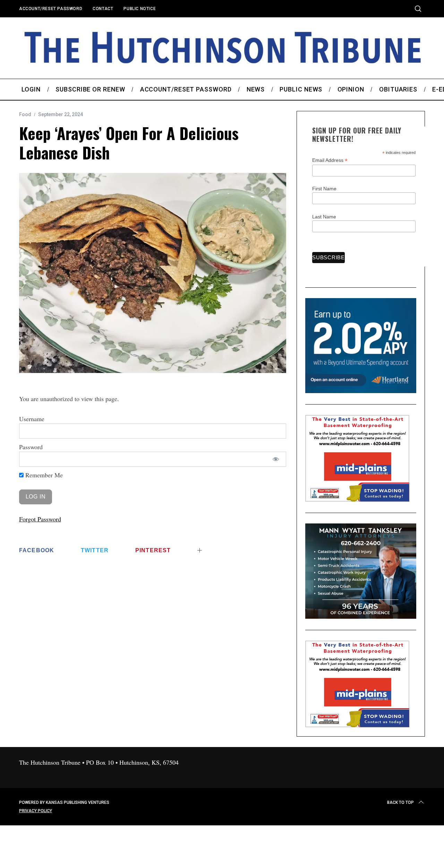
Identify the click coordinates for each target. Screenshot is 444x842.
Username (31, 419)
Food (25, 114)
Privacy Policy (35, 810)
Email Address (330, 160)
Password (31, 447)
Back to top (400, 802)
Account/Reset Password (50, 8)
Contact (103, 8)
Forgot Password (40, 519)
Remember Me (43, 475)
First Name (324, 188)
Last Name (324, 216)
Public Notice (139, 8)
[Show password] (276, 459)
